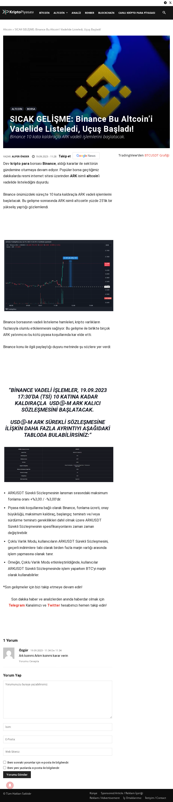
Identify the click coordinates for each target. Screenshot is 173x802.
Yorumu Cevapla (29, 661)
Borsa (31, 109)
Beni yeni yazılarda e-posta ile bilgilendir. (33, 768)
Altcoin (7, 29)
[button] (164, 13)
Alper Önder (20, 156)
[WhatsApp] (66, 621)
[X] (170, 3)
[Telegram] (165, 3)
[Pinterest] (55, 621)
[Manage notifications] (10, 785)
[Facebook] (34, 621)
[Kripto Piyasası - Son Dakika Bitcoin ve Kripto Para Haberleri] (18, 12)
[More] (87, 621)
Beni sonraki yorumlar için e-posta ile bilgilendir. (38, 762)
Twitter (53, 605)
